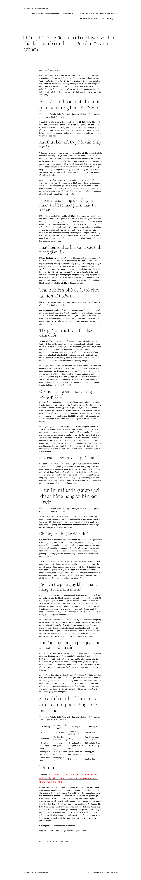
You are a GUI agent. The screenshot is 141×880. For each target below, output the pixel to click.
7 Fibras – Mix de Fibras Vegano (35, 8)
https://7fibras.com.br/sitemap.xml (61, 826)
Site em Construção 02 (89, 19)
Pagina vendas (92, 13)
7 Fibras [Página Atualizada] (72, 13)
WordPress (114, 872)
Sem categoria (66, 841)
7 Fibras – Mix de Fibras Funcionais (45, 13)
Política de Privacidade (109, 13)
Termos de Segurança (109, 19)
